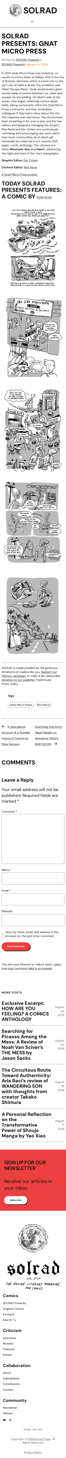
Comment (9, 812)
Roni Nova (30, 167)
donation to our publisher (18, 680)
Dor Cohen (31, 160)
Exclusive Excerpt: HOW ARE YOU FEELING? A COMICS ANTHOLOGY (25, 1011)
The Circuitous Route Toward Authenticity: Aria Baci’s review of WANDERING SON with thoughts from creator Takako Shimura (26, 1086)
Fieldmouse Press (39, 1439)
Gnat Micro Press (21, 705)
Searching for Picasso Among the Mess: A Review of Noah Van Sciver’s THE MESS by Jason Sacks (24, 1045)
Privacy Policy (33, 1452)
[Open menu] (32, 22)
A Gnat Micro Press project (19, 174)
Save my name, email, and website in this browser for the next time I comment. (31, 934)
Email (6, 890)
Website (7, 911)
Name (6, 870)
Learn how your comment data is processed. (31, 966)
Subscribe (16, 1200)
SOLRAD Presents (27, 60)
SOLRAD (40, 10)
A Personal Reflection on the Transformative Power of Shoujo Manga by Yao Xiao (26, 1125)
